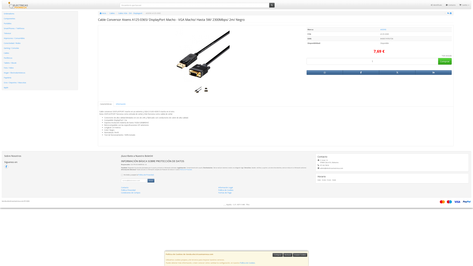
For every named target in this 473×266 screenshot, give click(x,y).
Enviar (151, 181)
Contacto (452, 5)
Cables (6, 53)
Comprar (445, 61)
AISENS (383, 29)
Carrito (465, 5)
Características (106, 104)
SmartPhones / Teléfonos (14, 28)
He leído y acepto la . (139, 175)
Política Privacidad (128, 190)
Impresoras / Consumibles (14, 38)
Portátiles (7, 23)
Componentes (9, 18)
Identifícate (437, 5)
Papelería (7, 77)
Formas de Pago (225, 192)
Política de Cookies (247, 263)
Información (121, 104)
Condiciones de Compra (130, 192)
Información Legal (225, 187)
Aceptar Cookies (300, 255)
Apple (6, 87)
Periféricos (8, 58)
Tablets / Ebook (10, 63)
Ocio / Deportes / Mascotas (15, 82)
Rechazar (288, 255)
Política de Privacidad (186, 169)
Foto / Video (9, 68)
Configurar (277, 255)
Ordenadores (9, 13)
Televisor (7, 33)
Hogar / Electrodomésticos (14, 73)
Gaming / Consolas (11, 48)
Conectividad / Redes (12, 43)
